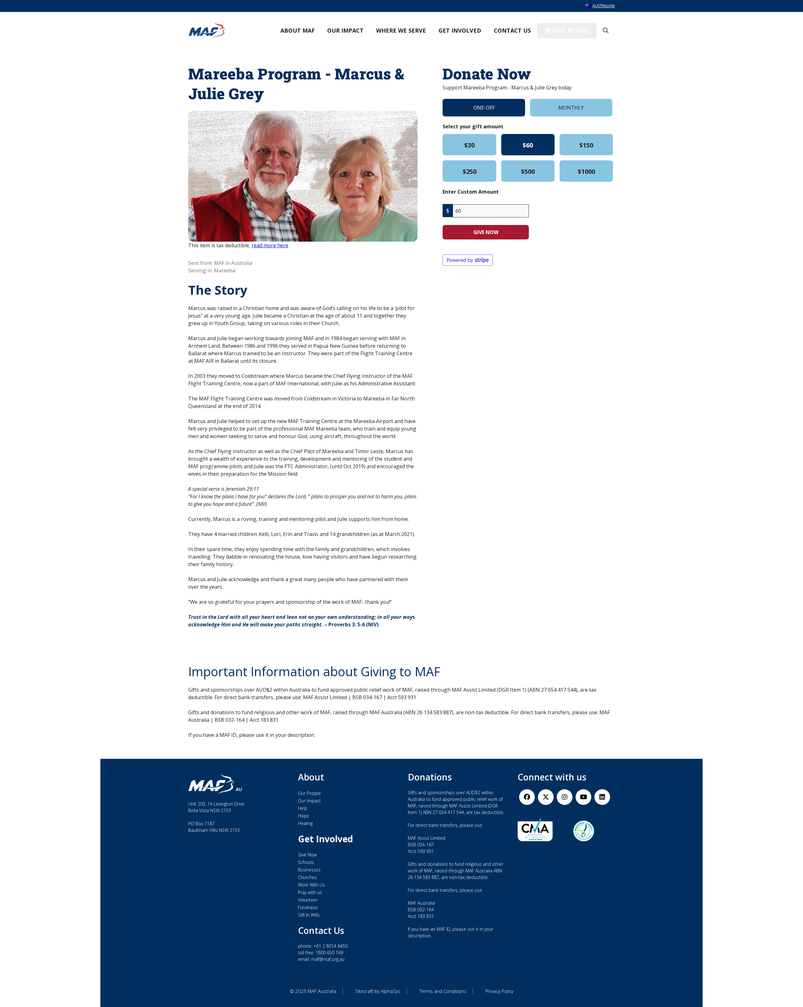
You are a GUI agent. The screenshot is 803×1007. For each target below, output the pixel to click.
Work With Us (311, 885)
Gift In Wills (309, 915)
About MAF (297, 30)
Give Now (307, 855)
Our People (309, 793)
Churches (307, 877)
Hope (303, 816)
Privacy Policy (499, 991)
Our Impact (345, 30)
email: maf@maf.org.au (321, 959)
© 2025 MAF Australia (313, 991)
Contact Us (512, 30)
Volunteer (307, 900)
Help (302, 808)
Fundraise (308, 907)
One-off (484, 107)
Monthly (571, 107)
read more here (270, 245)
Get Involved (460, 30)
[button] (606, 30)
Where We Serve (401, 30)
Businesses (309, 870)
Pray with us (310, 892)
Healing (305, 823)
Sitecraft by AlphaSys (377, 991)
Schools (306, 862)
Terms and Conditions (442, 991)
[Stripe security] (468, 260)
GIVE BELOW (569, 30)
